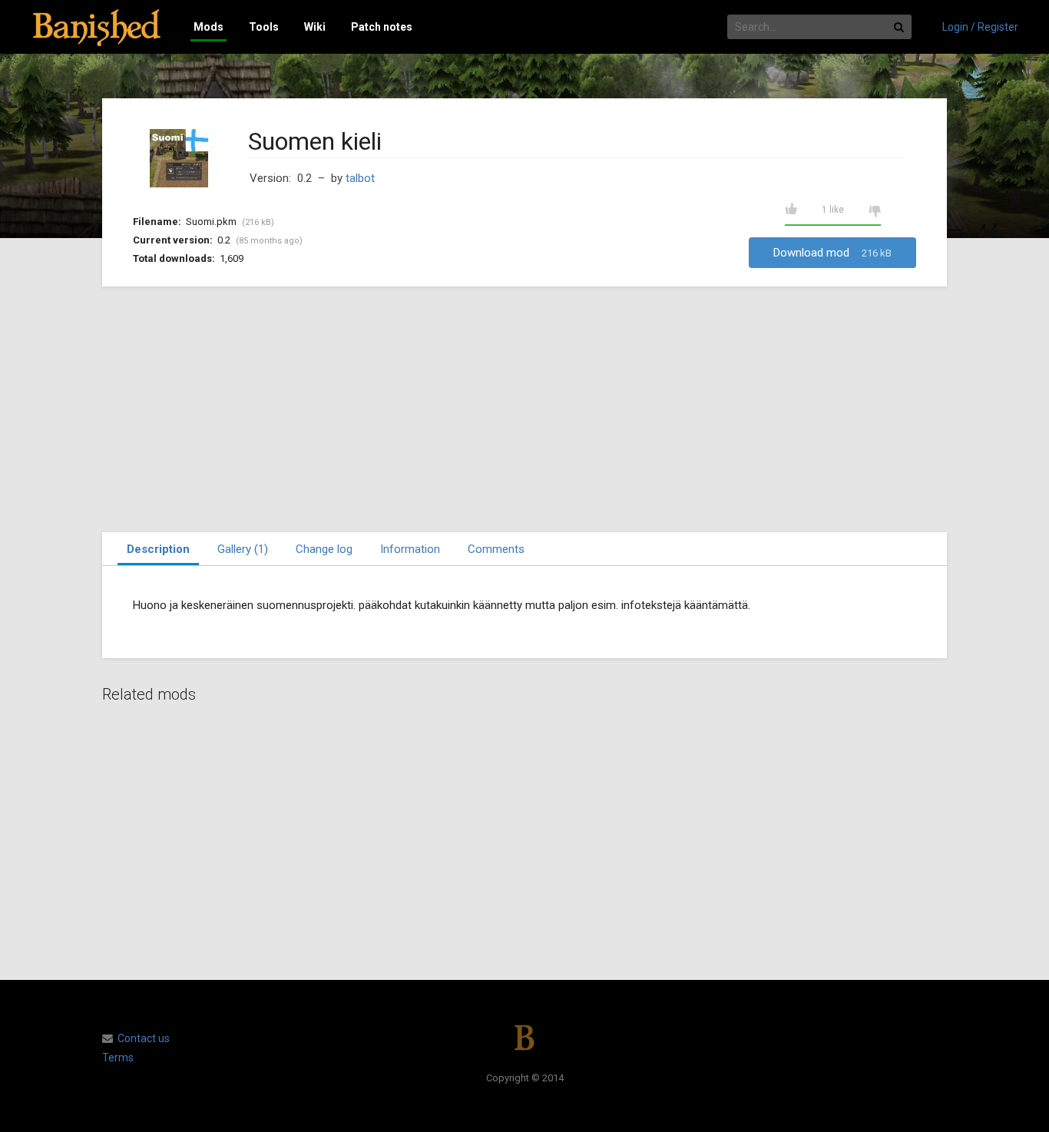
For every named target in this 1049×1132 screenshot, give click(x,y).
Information (410, 549)
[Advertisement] (524, 409)
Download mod (832, 253)
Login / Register (980, 27)
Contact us (143, 1038)
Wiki (315, 27)
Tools (264, 27)
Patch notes (381, 27)
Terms (118, 1057)
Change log (324, 549)
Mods (208, 27)
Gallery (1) (242, 549)
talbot (360, 178)
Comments (496, 549)
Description (158, 549)
